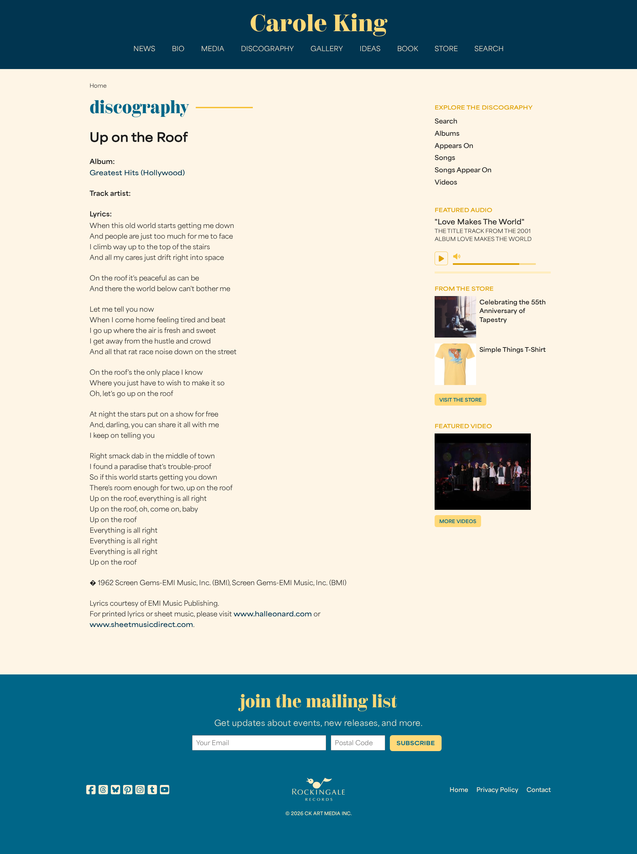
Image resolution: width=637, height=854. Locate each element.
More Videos (457, 521)
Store (446, 49)
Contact (539, 790)
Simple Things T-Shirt (512, 350)
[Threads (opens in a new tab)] (103, 791)
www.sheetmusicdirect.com (141, 625)
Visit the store (460, 400)
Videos (446, 183)
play (441, 258)
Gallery (327, 49)
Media (212, 49)
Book (407, 49)
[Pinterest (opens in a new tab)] (127, 791)
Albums (447, 134)
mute (457, 257)
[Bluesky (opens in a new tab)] (115, 791)
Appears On (454, 146)
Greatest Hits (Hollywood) (137, 173)
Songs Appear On (463, 171)
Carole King (318, 23)
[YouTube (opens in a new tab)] (164, 791)
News (144, 49)
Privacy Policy (497, 790)
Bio (178, 49)
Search (489, 49)
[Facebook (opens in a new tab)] (91, 791)
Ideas (370, 49)
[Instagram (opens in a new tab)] (140, 791)
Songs (445, 158)
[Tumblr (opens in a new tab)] (152, 791)
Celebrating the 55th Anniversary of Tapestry (512, 311)
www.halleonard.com (273, 614)
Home (98, 86)
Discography (267, 49)
